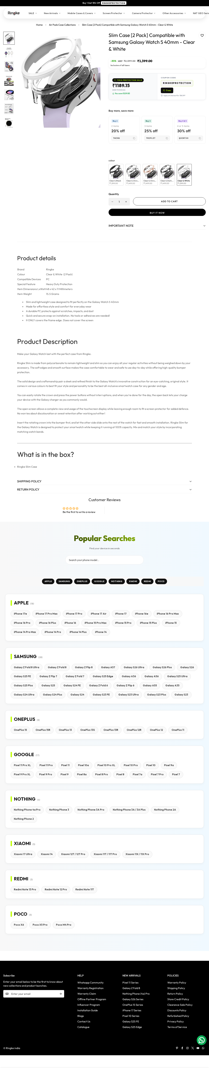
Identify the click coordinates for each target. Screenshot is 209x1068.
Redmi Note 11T (84, 889)
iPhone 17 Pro (74, 613)
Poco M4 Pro (63, 924)
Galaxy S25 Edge (103, 676)
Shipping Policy (176, 988)
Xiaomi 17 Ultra (23, 854)
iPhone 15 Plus (148, 622)
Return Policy (175, 993)
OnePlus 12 (156, 729)
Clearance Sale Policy (180, 1004)
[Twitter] (192, 1048)
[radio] (116, 175)
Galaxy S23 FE (101, 694)
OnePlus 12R (134, 729)
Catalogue (83, 1027)
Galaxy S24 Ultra (24, 694)
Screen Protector (112, 13)
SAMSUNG (64, 581)
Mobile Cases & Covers (80, 13)
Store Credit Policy (178, 999)
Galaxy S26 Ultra (134, 667)
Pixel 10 (150, 765)
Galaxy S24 (77, 694)
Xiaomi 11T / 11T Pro (105, 854)
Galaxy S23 (181, 694)
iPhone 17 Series (131, 1010)
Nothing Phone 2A (165, 809)
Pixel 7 (176, 774)
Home (39, 24)
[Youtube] (198, 1048)
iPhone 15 (171, 622)
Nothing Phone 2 (24, 818)
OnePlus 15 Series (132, 1004)
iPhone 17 (121, 613)
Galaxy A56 (152, 676)
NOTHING (116, 581)
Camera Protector (142, 13)
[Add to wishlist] (202, 35)
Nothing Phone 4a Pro (27, 809)
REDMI (147, 581)
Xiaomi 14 (47, 854)
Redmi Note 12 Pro (56, 889)
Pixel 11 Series (130, 982)
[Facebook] (182, 1048)
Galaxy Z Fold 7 (75, 676)
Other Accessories (172, 13)
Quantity (114, 194)
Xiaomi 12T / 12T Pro (73, 854)
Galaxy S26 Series (132, 999)
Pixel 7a (137, 774)
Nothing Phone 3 (59, 809)
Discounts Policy (176, 1010)
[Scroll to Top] (202, 1050)
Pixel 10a (83, 765)
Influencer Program (88, 1004)
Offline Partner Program (91, 999)
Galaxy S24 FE (72, 685)
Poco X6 (19, 924)
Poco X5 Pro (40, 924)
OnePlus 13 (65, 729)
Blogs (80, 1015)
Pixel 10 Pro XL (106, 765)
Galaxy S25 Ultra (177, 676)
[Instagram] (187, 1048)
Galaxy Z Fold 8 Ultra (26, 667)
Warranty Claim (86, 993)
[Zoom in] (93, 38)
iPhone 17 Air (98, 613)
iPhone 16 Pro (22, 622)
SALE (31, 13)
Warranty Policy (176, 982)
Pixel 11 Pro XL (22, 765)
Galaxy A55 (150, 685)
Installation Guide (87, 1010)
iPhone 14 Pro (53, 632)
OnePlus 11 (178, 729)
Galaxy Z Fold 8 (57, 667)
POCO (161, 581)
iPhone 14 (101, 632)
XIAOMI (133, 581)
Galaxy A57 (108, 667)
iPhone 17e (20, 613)
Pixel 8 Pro (101, 774)
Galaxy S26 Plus (162, 667)
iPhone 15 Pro (123, 622)
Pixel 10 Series (130, 1015)
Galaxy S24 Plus (52, 694)
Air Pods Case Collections (62, 24)
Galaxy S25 (48, 685)
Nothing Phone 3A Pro (91, 809)
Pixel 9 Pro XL (22, 774)
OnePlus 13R (111, 729)
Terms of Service (177, 1027)
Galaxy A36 (129, 676)
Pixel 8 (120, 774)
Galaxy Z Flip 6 (125, 685)
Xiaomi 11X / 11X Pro (137, 854)
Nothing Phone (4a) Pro (136, 993)
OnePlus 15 (20, 729)
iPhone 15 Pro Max (95, 622)
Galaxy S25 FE (22, 676)
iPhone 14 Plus (78, 632)
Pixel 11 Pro (46, 765)
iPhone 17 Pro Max (46, 613)
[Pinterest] (177, 1048)
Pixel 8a (82, 774)
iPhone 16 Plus (47, 622)
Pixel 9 (65, 774)
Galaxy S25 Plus (23, 685)
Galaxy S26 (187, 667)
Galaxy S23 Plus (156, 694)
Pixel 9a (169, 765)
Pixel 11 (65, 765)
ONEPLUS (82, 581)
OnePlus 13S (87, 729)
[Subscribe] (60, 994)
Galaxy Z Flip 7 (48, 676)
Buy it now (157, 212)
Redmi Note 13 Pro (25, 889)
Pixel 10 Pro (131, 765)
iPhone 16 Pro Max (168, 613)
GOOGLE (99, 581)
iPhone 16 (70, 622)
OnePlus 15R (43, 729)
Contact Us (83, 1021)
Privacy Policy (175, 1021)
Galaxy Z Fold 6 (98, 685)
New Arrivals (51, 13)
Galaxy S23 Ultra (128, 694)
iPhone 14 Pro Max (25, 632)
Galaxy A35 (172, 685)
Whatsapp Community (90, 982)
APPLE (48, 581)
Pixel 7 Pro (157, 774)
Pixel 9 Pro (45, 774)
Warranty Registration (90, 988)
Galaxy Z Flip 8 (84, 667)
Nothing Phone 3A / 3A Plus (129, 809)
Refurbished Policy (178, 1015)
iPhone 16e (141, 613)
